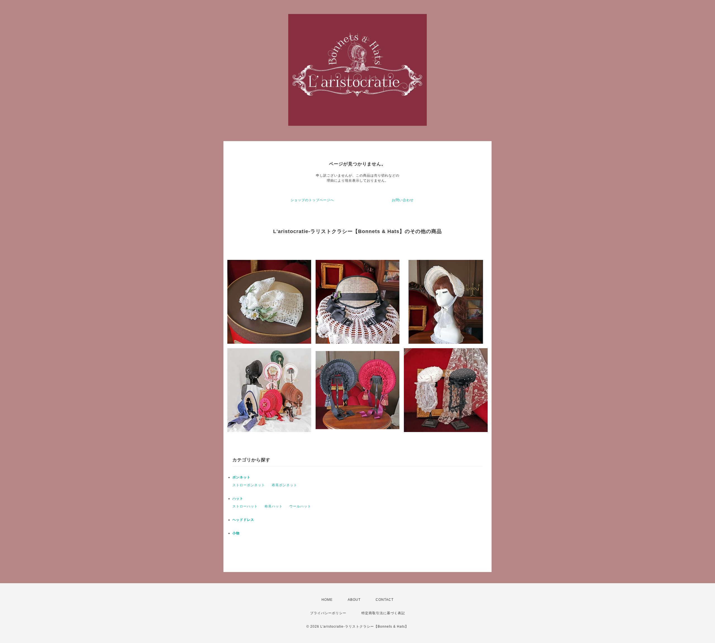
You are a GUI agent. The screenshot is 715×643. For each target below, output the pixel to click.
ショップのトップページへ (312, 200)
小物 (236, 533)
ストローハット (245, 506)
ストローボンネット (248, 485)
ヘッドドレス (243, 520)
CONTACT (385, 600)
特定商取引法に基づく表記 (383, 613)
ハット (237, 498)
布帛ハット (273, 506)
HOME (327, 600)
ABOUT (354, 600)
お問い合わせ (403, 200)
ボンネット (241, 477)
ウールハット (300, 506)
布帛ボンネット (284, 485)
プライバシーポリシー (328, 613)
